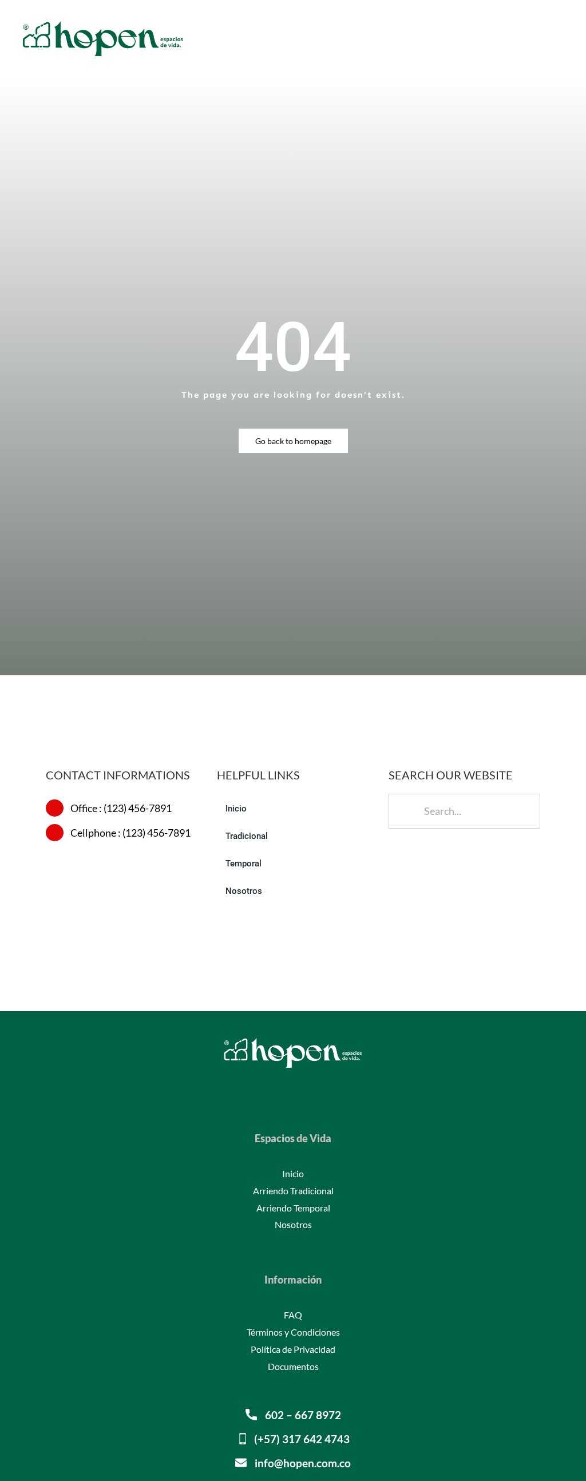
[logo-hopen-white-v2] (293, 1039)
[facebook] (256, 1087)
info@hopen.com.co (303, 1463)
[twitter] (274, 1087)
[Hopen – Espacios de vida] (103, 21)
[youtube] (311, 1087)
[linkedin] (329, 1087)
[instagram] (293, 1087)
